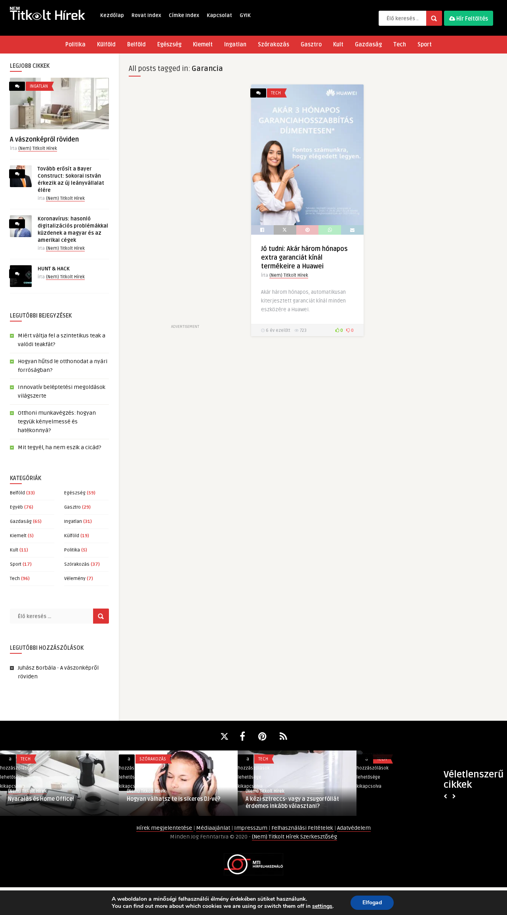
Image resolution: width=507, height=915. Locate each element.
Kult (338, 44)
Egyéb (16, 507)
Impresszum (251, 828)
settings (322, 906)
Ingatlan (235, 44)
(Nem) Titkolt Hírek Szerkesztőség (294, 836)
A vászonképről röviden (44, 140)
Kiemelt (203, 44)
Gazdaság (368, 44)
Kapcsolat (219, 15)
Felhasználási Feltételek (302, 828)
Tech (399, 44)
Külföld (106, 44)
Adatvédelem (354, 828)
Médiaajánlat (213, 828)
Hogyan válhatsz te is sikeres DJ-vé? (173, 799)
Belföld (136, 44)
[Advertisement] (185, 203)
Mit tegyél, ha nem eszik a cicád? (59, 447)
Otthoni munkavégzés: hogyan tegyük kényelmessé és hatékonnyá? (57, 422)
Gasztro (311, 44)
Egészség (169, 44)
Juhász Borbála (37, 667)
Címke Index (184, 15)
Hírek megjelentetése (164, 828)
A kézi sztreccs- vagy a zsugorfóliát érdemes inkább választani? (292, 803)
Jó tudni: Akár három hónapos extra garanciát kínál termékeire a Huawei (304, 257)
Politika (75, 44)
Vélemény (75, 579)
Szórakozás (273, 44)
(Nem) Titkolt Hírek (37, 148)
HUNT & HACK (54, 269)
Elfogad (372, 902)
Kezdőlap (112, 15)
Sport (424, 44)
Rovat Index (146, 15)
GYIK (245, 15)
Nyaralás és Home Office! (41, 799)
